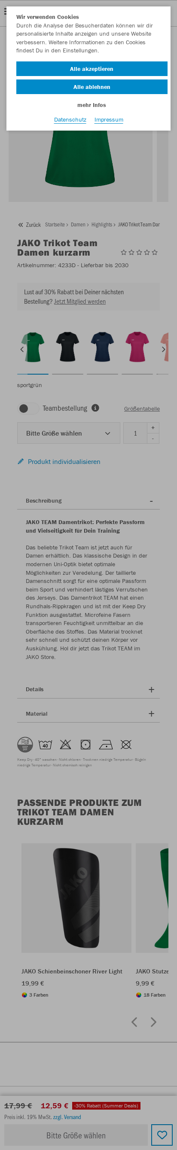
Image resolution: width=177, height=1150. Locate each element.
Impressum (109, 119)
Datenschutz (70, 119)
